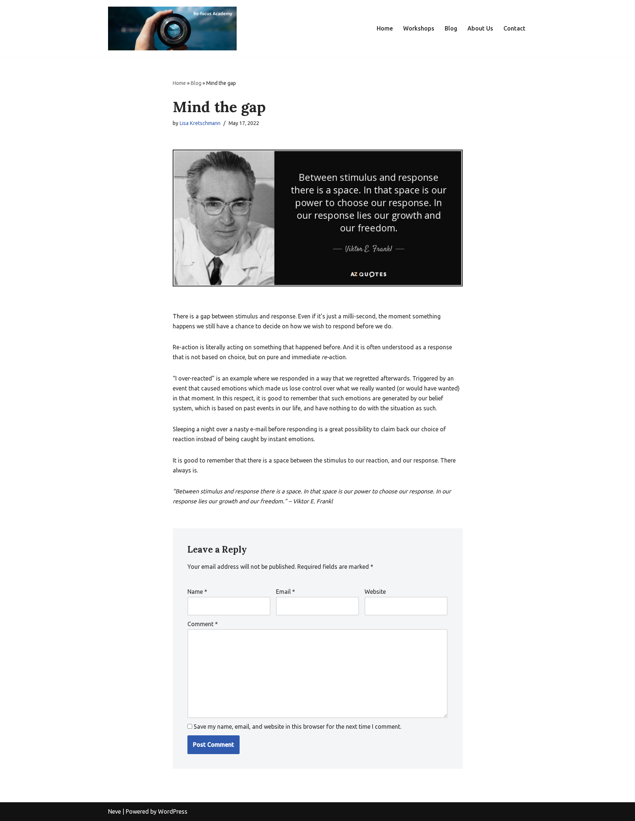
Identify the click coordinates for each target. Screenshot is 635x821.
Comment (202, 624)
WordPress (172, 811)
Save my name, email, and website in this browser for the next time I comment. (297, 726)
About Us (480, 28)
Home (385, 28)
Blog (451, 28)
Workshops (418, 28)
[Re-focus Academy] (172, 28)
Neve (114, 811)
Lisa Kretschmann (199, 123)
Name (197, 591)
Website (375, 591)
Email (285, 591)
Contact (514, 28)
